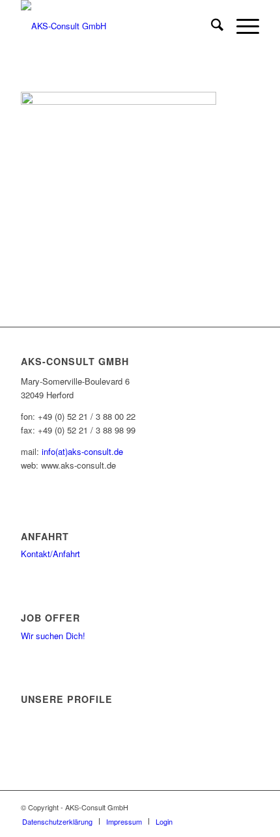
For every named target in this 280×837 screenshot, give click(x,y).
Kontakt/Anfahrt (50, 553)
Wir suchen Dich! (53, 635)
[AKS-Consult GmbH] (116, 26)
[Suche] (210, 26)
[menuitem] (210, 26)
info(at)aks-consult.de (82, 451)
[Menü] (241, 26)
